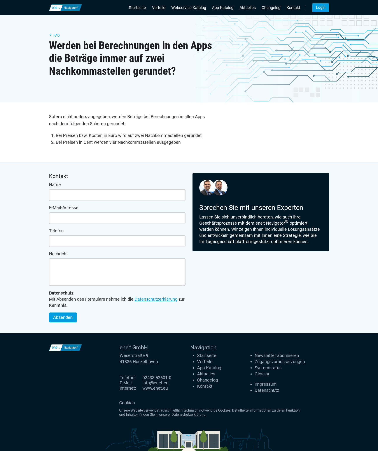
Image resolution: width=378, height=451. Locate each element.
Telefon (56, 230)
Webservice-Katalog (188, 7)
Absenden (63, 317)
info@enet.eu (155, 382)
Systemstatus (268, 367)
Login (321, 7)
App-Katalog (222, 7)
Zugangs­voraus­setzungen (280, 361)
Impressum (266, 384)
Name (55, 184)
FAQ (56, 35)
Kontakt (293, 7)
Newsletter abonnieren (277, 355)
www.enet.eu (155, 388)
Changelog (271, 7)
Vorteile (158, 7)
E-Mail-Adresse (63, 207)
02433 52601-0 (156, 377)
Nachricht (58, 253)
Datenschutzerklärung (156, 299)
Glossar (262, 373)
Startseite (137, 7)
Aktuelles (248, 7)
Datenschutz (267, 390)
